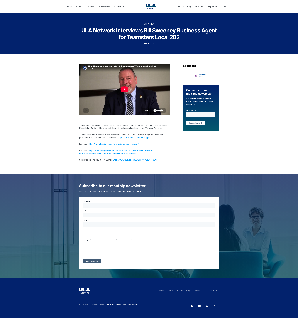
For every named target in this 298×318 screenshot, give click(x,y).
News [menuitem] (170, 291)
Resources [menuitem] (199, 6)
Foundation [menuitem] (119, 6)
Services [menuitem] (91, 6)
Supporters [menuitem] (213, 6)
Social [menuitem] (180, 291)
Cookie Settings (133, 304)
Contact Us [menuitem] (212, 291)
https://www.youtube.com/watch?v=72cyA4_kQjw (134, 160)
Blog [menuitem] (189, 6)
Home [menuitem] (69, 6)
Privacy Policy (121, 304)
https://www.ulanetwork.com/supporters (136, 137)
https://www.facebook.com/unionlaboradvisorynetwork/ (114, 144)
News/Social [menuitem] (104, 6)
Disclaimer (111, 304)
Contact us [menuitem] (226, 6)
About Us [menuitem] (80, 6)
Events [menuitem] (181, 6)
